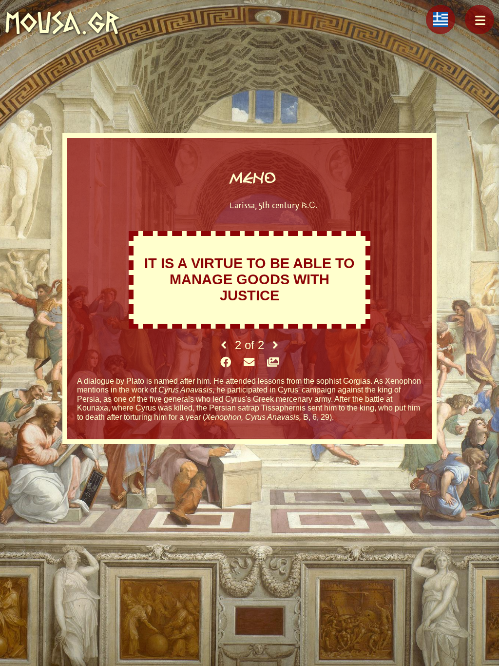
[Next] (275, 345)
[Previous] (224, 345)
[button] (479, 19)
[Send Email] (249, 362)
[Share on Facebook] (225, 362)
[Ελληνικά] (440, 19)
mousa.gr (62, 23)
